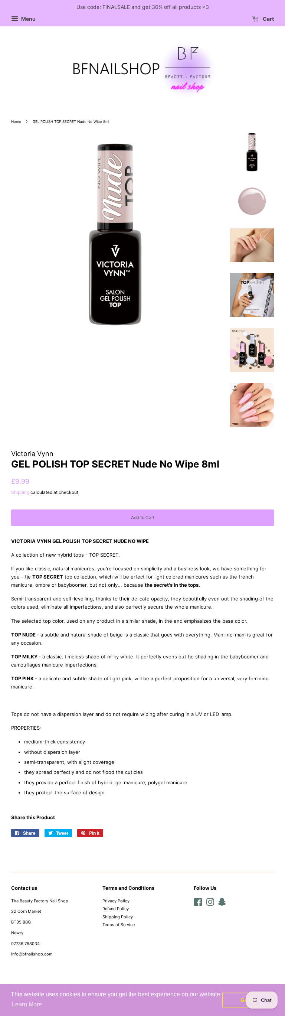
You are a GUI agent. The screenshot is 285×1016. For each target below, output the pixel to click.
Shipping (20, 492)
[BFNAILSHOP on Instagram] (210, 903)
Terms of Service (118, 924)
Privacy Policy (116, 900)
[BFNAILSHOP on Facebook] (198, 903)
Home (16, 122)
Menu (28, 19)
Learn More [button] (27, 1004)
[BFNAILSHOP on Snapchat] (222, 903)
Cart (268, 19)
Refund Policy (115, 908)
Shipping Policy (117, 916)
